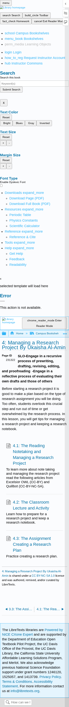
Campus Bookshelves (49, 333)
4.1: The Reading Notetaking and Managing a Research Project (33, 454)
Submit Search (11, 89)
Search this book (10, 77)
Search (7, 702)
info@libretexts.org (24, 691)
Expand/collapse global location (65, 332)
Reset (6, 117)
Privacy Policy (50, 677)
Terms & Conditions (17, 682)
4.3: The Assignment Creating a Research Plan (32, 544)
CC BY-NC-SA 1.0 (43, 575)
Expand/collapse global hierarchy (6, 333)
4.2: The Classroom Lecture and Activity (31, 505)
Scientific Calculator (24, 226)
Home (19, 333)
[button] (17, 259)
